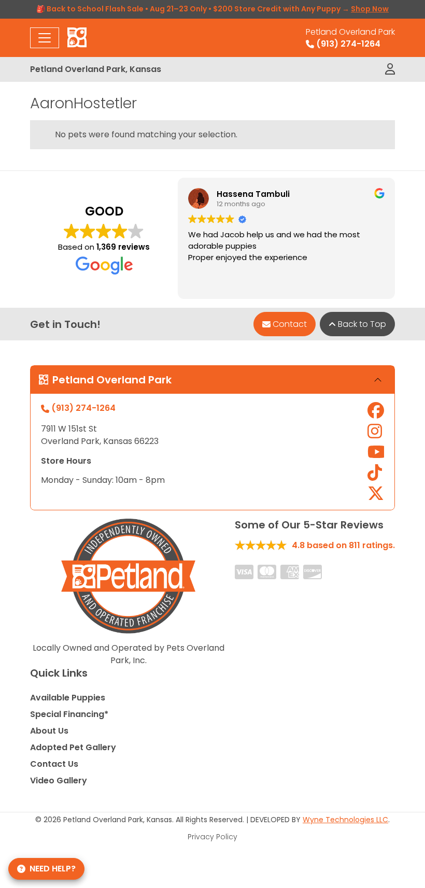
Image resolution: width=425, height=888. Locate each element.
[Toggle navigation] (44, 37)
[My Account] (390, 69)
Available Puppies (67, 698)
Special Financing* (69, 714)
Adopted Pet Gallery (73, 747)
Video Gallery (58, 780)
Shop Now (370, 9)
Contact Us (54, 764)
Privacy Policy (212, 837)
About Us (49, 731)
